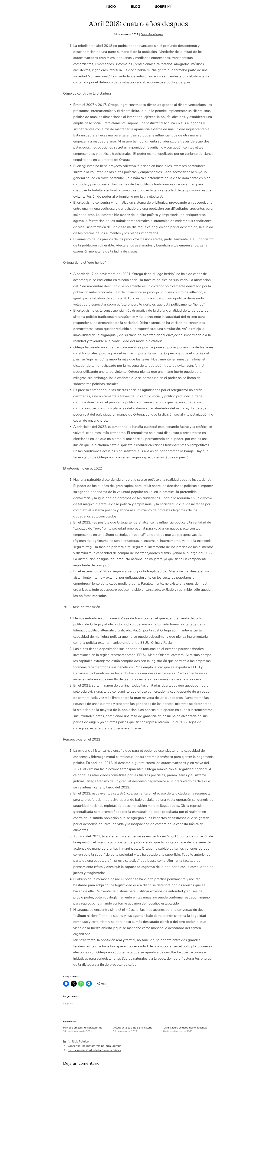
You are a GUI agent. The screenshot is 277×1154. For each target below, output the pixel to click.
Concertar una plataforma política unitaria (94, 1046)
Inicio (111, 6)
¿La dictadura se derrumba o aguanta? (185, 1027)
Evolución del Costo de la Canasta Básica (94, 1050)
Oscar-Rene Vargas (152, 34)
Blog (135, 6)
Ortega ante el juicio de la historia (132, 1027)
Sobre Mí (163, 6)
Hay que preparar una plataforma (82, 1027)
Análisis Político (78, 1041)
